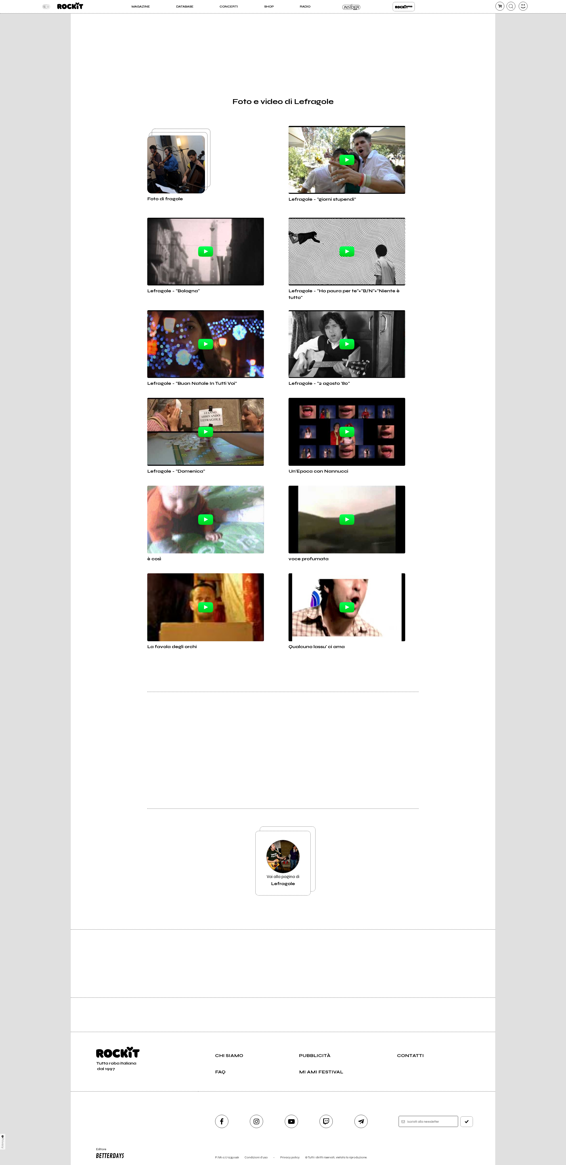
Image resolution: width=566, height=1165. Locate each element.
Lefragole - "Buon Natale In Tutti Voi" (192, 383)
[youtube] (291, 1121)
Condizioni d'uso (256, 1157)
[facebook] (221, 1121)
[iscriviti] (466, 1121)
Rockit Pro (404, 6)
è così (154, 559)
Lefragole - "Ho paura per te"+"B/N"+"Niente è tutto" (344, 294)
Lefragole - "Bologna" (173, 291)
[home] (70, 6)
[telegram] (361, 1121)
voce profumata (309, 559)
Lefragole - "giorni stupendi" (322, 199)
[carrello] (499, 6)
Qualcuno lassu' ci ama (317, 646)
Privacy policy (290, 1157)
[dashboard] (523, 6)
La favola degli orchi (172, 646)
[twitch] (326, 1121)
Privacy (3, 1143)
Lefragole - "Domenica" (176, 471)
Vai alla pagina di (283, 880)
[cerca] (511, 6)
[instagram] (256, 1121)
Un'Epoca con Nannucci (318, 471)
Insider (351, 6)
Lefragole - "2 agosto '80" (319, 383)
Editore (99, 1151)
